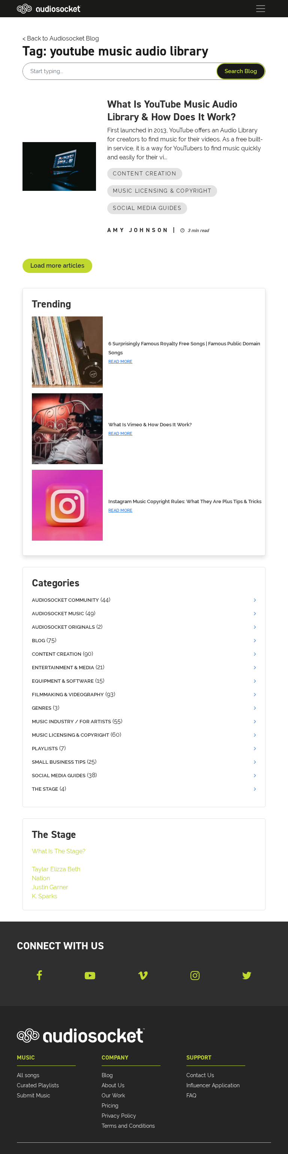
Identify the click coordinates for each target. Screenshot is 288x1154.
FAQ (191, 1095)
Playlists (45, 748)
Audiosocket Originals (63, 627)
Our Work (113, 1095)
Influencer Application (213, 1085)
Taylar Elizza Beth (56, 869)
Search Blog (241, 71)
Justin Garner (50, 887)
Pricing (110, 1105)
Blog (38, 640)
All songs (28, 1075)
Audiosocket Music (58, 613)
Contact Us (200, 1075)
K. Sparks (44, 896)
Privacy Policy (119, 1115)
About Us (113, 1085)
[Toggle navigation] (260, 8)
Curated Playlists (38, 1085)
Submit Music (33, 1095)
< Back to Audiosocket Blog (60, 38)
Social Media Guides (147, 208)
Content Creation (145, 174)
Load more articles (57, 265)
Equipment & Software (63, 681)
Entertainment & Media (63, 667)
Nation (41, 878)
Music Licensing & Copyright (162, 191)
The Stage (45, 789)
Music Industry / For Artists (71, 721)
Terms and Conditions (128, 1126)
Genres (41, 708)
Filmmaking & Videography (68, 694)
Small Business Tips (59, 762)
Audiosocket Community (65, 600)
